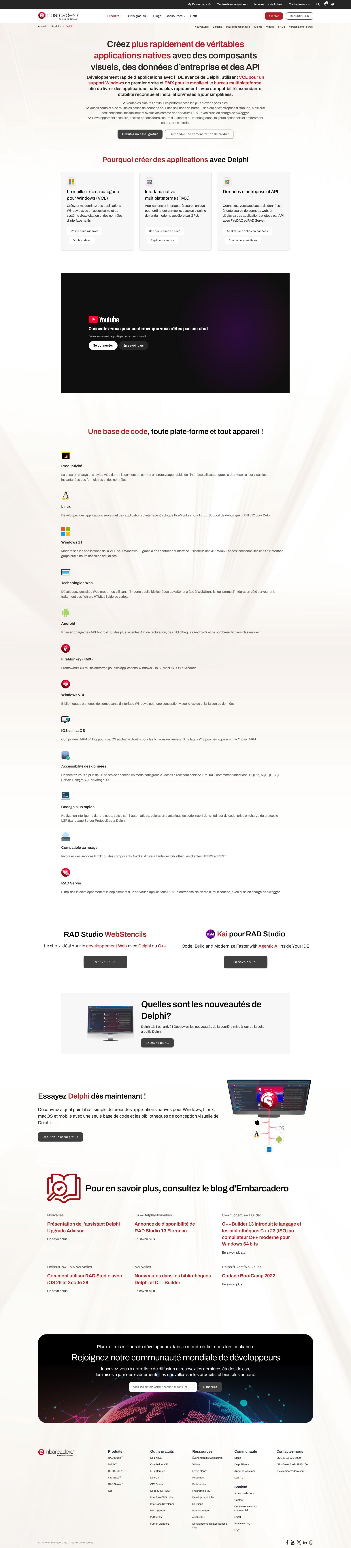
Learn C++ (240, 1477)
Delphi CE (156, 1457)
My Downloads (197, 4)
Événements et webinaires (207, 1457)
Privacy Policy (242, 1523)
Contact (238, 1500)
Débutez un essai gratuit (140, 134)
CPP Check (156, 1484)
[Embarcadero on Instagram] (311, 1543)
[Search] (318, 4)
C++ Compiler (158, 1471)
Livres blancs (199, 1471)
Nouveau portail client (268, 4)
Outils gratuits (137, 16)
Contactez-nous (299, 4)
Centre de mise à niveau (232, 4)
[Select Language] (332, 4)
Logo (237, 1530)
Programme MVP (202, 1490)
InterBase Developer (162, 1504)
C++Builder (115, 1470)
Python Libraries (159, 1523)
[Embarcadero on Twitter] (299, 1542)
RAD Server (116, 1484)
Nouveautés (202, 26)
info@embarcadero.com (290, 1471)
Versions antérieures (301, 26)
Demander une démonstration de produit (199, 134)
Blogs (157, 16)
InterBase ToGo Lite (161, 1497)
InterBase (114, 1477)
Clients (258, 26)
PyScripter (156, 1517)
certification (198, 1517)
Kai (110, 1490)
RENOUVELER (299, 16)
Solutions (197, 1504)
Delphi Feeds (242, 1464)
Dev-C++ (155, 1477)
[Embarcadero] (58, 16)
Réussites (198, 1477)
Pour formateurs (201, 1510)
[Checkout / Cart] (324, 4)
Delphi (112, 1464)
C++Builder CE (159, 1464)
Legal (237, 1517)
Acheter (274, 16)
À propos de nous (244, 1493)
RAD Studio (115, 1457)
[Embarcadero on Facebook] (287, 1543)
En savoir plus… (105, 962)
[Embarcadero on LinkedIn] (305, 1543)
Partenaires (199, 1484)
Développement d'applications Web (209, 1525)
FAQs (281, 26)
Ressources (174, 16)
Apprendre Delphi (244, 1471)
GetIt (193, 16)
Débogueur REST (160, 1490)
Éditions (217, 26)
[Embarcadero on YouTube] (293, 1543)
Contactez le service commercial (245, 1508)
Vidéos (270, 26)
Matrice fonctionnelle (238, 26)
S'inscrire (210, 1386)
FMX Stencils (157, 1510)
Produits (113, 16)
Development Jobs (203, 1497)
